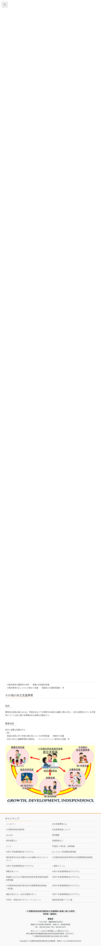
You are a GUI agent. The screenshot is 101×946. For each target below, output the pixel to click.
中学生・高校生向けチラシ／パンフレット (23, 900)
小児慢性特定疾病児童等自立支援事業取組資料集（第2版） (26, 887)
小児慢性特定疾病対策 (15, 829)
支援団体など (57, 840)
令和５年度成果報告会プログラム (66, 877)
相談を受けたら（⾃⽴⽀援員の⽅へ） (21, 894)
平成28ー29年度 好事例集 (63, 846)
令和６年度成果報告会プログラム (66, 885)
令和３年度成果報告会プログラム (20, 866)
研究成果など (11, 840)
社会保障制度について (61, 829)
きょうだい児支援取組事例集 (64, 852)
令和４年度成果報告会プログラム (66, 871)
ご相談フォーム (58, 866)
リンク (9, 846)
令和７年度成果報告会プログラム (66, 894)
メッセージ (10, 824)
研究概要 (55, 835)
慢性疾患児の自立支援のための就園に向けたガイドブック (27, 858)
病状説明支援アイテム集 (62, 900)
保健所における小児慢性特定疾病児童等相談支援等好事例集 (27, 878)
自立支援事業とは (59, 824)
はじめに (9, 835)
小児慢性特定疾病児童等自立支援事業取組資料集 (72, 857)
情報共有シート (12, 871)
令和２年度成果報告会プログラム (20, 852)
